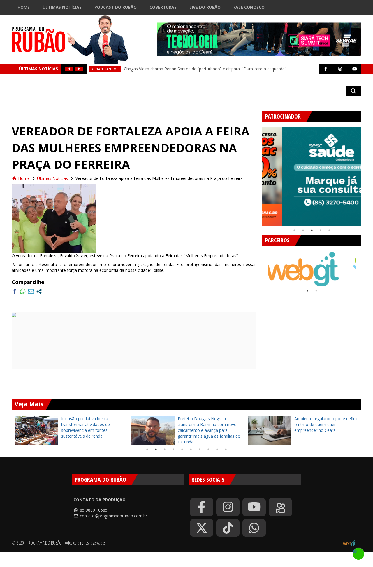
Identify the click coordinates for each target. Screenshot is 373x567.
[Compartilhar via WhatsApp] (23, 291)
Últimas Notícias (62, 7)
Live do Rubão (205, 7)
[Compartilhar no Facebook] (14, 291)
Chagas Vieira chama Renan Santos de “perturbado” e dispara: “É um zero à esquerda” (205, 69)
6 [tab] (191, 449)
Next (366, 174)
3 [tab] (312, 230)
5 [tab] (329, 230)
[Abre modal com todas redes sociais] (39, 291)
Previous (258, 174)
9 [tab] (217, 449)
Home (23, 7)
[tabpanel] (311, 176)
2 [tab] (303, 230)
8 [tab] (208, 449)
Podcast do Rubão (115, 7)
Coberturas (163, 7)
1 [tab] (294, 230)
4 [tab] (320, 230)
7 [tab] (200, 449)
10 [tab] (226, 449)
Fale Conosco (249, 7)
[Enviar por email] (31, 291)
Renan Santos (105, 69)
